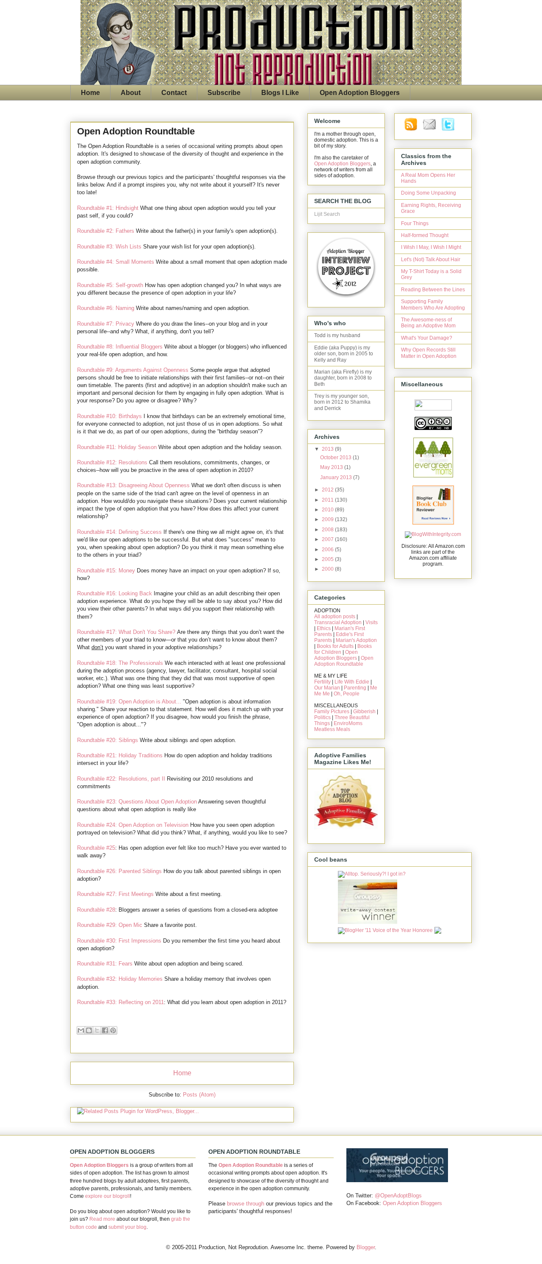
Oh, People (346, 694)
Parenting (355, 688)
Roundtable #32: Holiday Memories (120, 979)
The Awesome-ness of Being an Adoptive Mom (428, 323)
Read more (102, 1219)
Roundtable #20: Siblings (107, 740)
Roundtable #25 (96, 848)
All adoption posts (334, 616)
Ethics (324, 628)
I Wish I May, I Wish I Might (431, 247)
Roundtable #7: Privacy (105, 324)
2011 (328, 500)
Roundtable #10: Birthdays (109, 416)
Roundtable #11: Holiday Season (117, 447)
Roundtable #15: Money (106, 570)
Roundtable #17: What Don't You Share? (126, 632)
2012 (328, 490)
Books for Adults (335, 646)
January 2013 (336, 477)
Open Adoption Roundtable (343, 661)
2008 (328, 530)
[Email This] (81, 1030)
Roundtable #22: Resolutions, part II (121, 779)
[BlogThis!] (89, 1030)
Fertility (322, 682)
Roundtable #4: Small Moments (115, 262)
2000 (328, 569)
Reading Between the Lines (433, 290)
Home (90, 92)
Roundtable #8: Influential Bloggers (120, 346)
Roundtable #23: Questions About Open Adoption (137, 801)
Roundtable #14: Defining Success (119, 532)
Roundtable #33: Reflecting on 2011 (120, 1002)
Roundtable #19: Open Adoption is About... (129, 701)
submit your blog (127, 1227)
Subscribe (224, 92)
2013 (328, 449)
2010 (328, 510)
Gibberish (364, 711)
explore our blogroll (107, 1196)
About (131, 92)
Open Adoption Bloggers (360, 92)
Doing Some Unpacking (428, 193)
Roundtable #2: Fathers (105, 231)
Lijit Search (327, 214)
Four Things (415, 223)
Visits (371, 622)
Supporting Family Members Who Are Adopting (433, 304)
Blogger (366, 1247)
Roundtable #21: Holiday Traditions (120, 755)
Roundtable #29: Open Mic (109, 925)
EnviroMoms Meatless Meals (338, 726)
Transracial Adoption (338, 622)
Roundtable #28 (96, 910)
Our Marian (327, 688)
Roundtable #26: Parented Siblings (119, 871)
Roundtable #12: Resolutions (112, 462)
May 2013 (332, 467)
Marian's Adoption (356, 640)
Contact (174, 92)
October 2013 (336, 457)
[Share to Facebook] (105, 1030)
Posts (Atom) (199, 1094)
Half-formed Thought (424, 235)
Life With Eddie (352, 682)
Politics (322, 717)
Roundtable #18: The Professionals (120, 663)
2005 (328, 559)
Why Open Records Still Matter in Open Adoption (428, 353)
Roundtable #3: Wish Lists (109, 246)
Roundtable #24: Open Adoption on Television (132, 825)
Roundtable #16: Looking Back (114, 593)
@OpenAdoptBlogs (398, 1195)
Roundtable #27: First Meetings (115, 894)
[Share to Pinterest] (113, 1030)
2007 (328, 539)
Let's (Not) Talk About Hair (430, 259)
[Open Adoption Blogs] (397, 1180)
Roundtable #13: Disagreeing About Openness (133, 485)
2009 (328, 519)
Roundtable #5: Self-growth (110, 285)
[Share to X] (97, 1030)
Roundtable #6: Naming (105, 308)
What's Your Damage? (426, 338)
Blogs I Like (280, 92)
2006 (328, 549)
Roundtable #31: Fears (105, 963)
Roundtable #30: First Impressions (119, 941)
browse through (245, 1203)
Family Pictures (331, 711)
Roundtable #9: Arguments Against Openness (132, 370)
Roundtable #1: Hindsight (107, 208)
